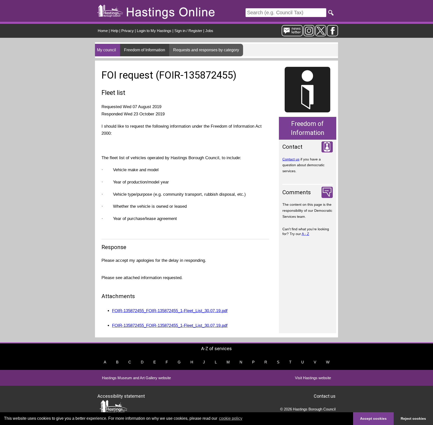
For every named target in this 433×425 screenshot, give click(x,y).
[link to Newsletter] (292, 34)
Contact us (290, 159)
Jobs (209, 31)
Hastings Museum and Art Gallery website (136, 378)
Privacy (127, 31)
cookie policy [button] (230, 418)
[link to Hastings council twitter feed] (320, 34)
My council (106, 50)
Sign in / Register (188, 31)
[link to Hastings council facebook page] (332, 34)
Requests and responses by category (206, 50)
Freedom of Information (144, 50)
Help (114, 31)
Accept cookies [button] (373, 418)
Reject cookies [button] (413, 418)
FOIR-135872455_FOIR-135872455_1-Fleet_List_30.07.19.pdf (170, 310)
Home (103, 31)
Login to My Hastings (154, 31)
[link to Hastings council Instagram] (308, 34)
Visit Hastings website (313, 378)
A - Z (305, 234)
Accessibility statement (121, 396)
